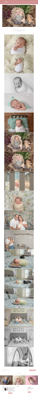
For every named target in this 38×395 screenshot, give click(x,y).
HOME (11, 1)
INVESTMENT (34, 1)
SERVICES (14, 1)
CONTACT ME (24, 2)
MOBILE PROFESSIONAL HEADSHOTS (31, 2)
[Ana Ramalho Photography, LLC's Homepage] (6, 2)
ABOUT (28, 1)
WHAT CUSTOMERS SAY (23, 1)
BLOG (30, 1)
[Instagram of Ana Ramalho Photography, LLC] (28, 390)
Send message (29, 387)
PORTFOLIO (18, 1)
